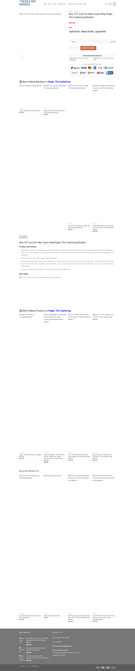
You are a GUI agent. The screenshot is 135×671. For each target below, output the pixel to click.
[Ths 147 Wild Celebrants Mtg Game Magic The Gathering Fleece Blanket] (79, 382)
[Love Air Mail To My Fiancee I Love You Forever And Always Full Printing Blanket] (104, 543)
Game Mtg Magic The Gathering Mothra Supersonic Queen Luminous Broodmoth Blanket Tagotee (54, 457)
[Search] (41, 4)
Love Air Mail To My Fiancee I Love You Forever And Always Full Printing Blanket (104, 617)
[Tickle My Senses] (28, 4)
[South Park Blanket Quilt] (55, 543)
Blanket (77, 11)
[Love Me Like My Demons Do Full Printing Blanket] (30, 543)
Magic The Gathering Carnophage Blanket (30, 455)
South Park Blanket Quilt (52, 615)
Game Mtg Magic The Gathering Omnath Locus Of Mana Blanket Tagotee (103, 227)
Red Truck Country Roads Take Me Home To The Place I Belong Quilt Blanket (79, 617)
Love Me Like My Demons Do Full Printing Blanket (30, 616)
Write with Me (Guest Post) (77, 4)
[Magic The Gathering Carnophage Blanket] (30, 382)
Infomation (61, 4)
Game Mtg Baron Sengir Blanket (29, 110)
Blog (54, 4)
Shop (50, 4)
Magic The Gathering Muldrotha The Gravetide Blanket (54, 111)
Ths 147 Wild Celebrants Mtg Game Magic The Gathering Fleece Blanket (79, 456)
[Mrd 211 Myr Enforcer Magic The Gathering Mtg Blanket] (79, 153)
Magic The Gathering (59, 82)
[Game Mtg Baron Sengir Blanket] (30, 96)
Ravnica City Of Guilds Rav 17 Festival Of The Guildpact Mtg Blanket (102, 456)
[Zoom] (22, 57)
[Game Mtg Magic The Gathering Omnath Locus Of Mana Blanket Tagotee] (104, 153)
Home (45, 4)
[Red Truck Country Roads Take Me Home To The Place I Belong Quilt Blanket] (79, 543)
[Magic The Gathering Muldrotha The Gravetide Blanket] (55, 96)
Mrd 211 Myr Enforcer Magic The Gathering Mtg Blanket (79, 226)
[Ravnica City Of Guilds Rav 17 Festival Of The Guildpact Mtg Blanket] (104, 382)
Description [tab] (23, 237)
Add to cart (88, 48)
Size (70, 27)
